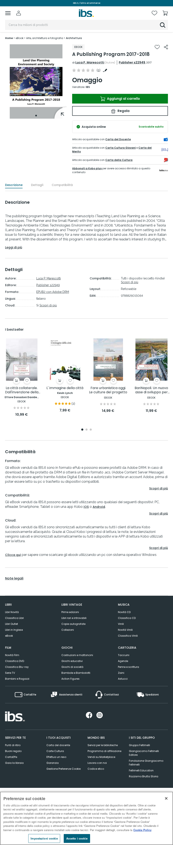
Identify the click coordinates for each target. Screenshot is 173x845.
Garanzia (52, 763)
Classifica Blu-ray (17, 667)
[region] (86, 818)
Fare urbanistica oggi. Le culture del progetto (108, 390)
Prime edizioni (70, 612)
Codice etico (96, 769)
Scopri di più (48, 305)
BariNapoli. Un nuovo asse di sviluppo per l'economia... (151, 390)
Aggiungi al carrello (123, 98)
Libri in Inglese (14, 630)
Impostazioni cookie (44, 838)
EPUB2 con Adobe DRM (52, 292)
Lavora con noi (97, 763)
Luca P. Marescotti (89, 62)
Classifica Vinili (128, 635)
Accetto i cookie (77, 838)
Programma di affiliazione (104, 751)
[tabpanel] (36, 81)
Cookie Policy (142, 830)
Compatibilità (62, 185)
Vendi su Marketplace (101, 757)
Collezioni (67, 630)
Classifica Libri (14, 618)
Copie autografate (73, 624)
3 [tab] (91, 430)
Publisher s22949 (132, 62)
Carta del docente (58, 745)
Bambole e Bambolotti (75, 673)
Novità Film (12, 655)
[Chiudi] (166, 798)
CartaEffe (11, 757)
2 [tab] (86, 430)
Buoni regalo (13, 751)
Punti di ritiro (12, 745)
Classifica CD (127, 618)
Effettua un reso (56, 757)
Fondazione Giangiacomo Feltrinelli (146, 762)
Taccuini (123, 655)
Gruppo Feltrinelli (139, 745)
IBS (88, 87)
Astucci (123, 679)
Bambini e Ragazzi (17, 679)
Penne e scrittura (128, 667)
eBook (9, 635)
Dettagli (37, 185)
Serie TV (10, 673)
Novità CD (124, 612)
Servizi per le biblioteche (103, 745)
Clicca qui (13, 555)
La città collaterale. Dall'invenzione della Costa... (21, 390)
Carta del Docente (118, 139)
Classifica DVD (14, 661)
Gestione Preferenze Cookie (63, 769)
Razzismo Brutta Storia (143, 776)
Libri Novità (12, 612)
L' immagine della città (64, 388)
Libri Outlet (11, 624)
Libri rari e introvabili (73, 618)
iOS (86, 507)
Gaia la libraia (14, 763)
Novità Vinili (125, 630)
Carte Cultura (55, 751)
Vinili (121, 624)
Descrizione (14, 185)
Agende (123, 661)
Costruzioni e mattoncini (77, 655)
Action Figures (70, 679)
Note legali (14, 578)
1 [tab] (36, 115)
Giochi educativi (72, 661)
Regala (123, 111)
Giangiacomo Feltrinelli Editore (144, 753)
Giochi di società (72, 667)
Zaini (121, 673)
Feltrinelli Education (141, 770)
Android (99, 507)
